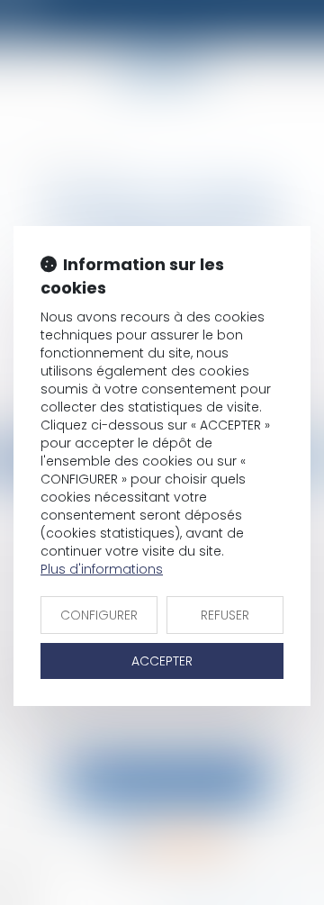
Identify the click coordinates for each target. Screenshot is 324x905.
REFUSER (225, 615)
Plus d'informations (101, 569)
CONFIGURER (99, 615)
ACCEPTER (162, 661)
